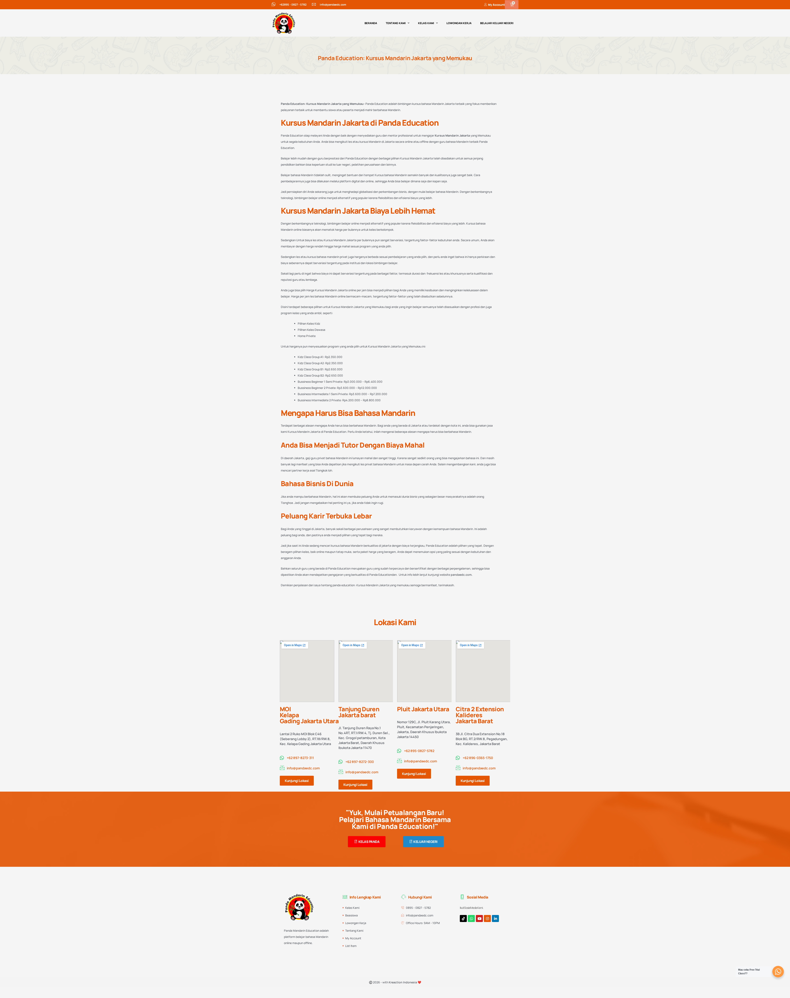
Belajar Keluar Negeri (497, 23)
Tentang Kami (396, 23)
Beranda (371, 23)
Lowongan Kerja (459, 23)
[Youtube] (479, 918)
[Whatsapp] (471, 918)
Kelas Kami (426, 23)
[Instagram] (487, 918)
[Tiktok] (463, 918)
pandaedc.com (461, 575)
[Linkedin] (495, 918)
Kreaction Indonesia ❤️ (405, 982)
